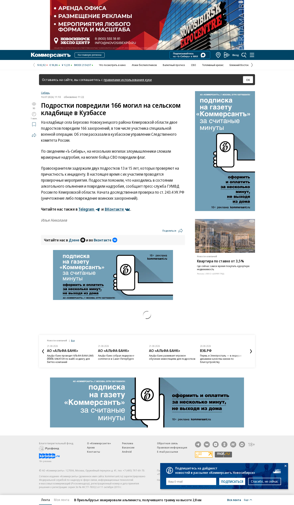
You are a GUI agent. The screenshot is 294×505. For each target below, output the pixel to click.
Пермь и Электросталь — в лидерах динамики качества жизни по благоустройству (221, 359)
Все (73, 340)
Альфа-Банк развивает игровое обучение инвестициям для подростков (172, 357)
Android (127, 451)
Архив (91, 447)
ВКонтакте (115, 209)
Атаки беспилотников (144, 65)
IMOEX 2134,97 (82, 65)
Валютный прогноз (174, 65)
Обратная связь (167, 443)
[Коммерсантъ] (51, 55)
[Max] (242, 444)
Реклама (127, 443)
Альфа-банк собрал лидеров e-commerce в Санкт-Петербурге (116, 357)
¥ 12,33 (66, 65)
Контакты (93, 451)
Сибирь (45, 93)
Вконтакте (102, 240)
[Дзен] (216, 444)
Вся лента (234, 500)
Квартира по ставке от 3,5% (220, 261)
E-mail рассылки (167, 451)
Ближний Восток (239, 65)
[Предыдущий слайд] (43, 351)
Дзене (74, 240)
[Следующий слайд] (251, 351)
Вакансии (128, 447)
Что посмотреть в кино (112, 65)
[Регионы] (218, 55)
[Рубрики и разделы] (252, 55)
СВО (193, 65)
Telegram (86, 209)
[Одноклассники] (224, 444)
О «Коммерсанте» (99, 443)
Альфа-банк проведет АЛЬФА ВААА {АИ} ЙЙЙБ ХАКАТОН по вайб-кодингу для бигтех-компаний (70, 359)
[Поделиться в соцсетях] (34, 135)
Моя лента (61, 500)
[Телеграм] (198, 444)
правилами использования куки (128, 79)
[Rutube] (233, 444)
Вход (235, 55)
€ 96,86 (54, 65)
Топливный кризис (213, 65)
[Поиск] (244, 55)
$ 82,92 (41, 65)
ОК (248, 80)
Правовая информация (172, 447)
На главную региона (89, 55)
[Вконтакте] (207, 444)
